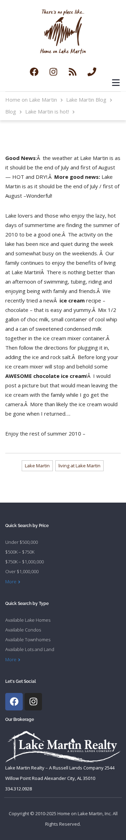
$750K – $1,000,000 (24, 561)
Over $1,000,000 (21, 571)
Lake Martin (37, 465)
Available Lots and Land (29, 649)
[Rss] (73, 72)
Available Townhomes (27, 639)
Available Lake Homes (27, 620)
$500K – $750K (19, 552)
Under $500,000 (21, 542)
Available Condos (23, 630)
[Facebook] (34, 72)
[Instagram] (53, 72)
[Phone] (92, 72)
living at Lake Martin (79, 465)
